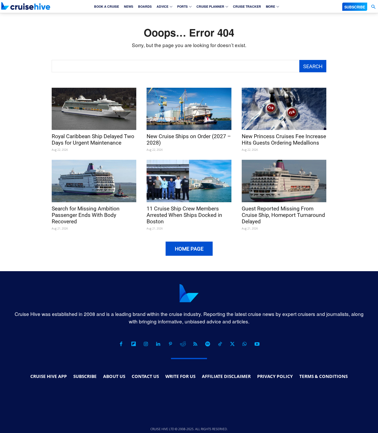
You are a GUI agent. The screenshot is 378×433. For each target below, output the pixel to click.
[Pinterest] (170, 344)
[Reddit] (183, 344)
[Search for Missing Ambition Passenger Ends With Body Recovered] (94, 181)
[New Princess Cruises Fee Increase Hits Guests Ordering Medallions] (284, 109)
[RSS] (195, 344)
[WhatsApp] (244, 344)
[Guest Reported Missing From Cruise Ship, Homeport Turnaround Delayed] (284, 181)
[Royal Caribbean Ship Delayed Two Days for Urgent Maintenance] (94, 109)
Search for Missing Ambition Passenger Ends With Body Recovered (86, 215)
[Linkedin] (158, 344)
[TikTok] (220, 344)
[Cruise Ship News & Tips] (25, 6)
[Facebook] (121, 344)
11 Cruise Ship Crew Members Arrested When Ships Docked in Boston (184, 215)
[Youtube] (257, 344)
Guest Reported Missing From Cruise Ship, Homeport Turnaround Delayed (283, 215)
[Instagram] (146, 344)
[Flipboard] (133, 344)
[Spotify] (207, 344)
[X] (232, 344)
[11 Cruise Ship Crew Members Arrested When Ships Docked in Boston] (189, 181)
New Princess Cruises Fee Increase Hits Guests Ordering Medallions (284, 139)
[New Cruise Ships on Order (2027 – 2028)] (189, 109)
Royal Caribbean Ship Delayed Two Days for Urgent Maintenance (93, 139)
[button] (373, 6)
